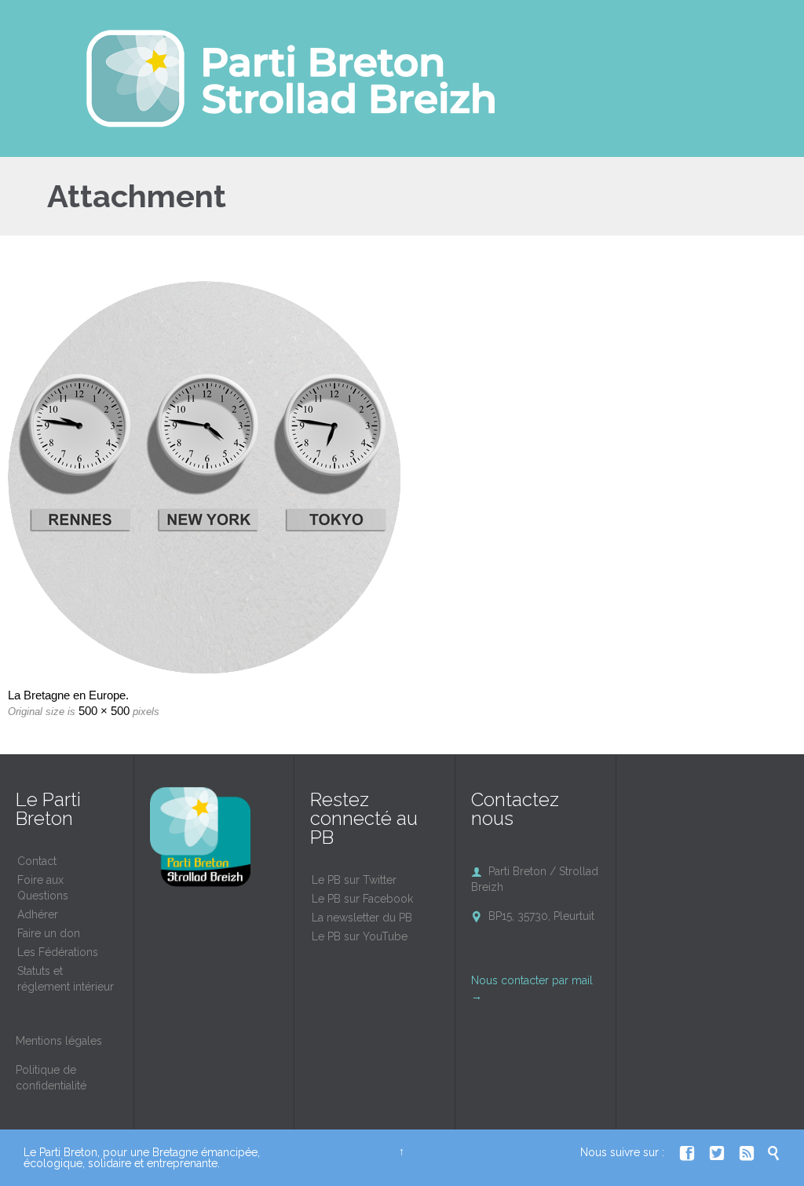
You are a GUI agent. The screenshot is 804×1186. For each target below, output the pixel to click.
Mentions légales (59, 1041)
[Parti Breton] (290, 78)
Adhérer (37, 914)
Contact (37, 861)
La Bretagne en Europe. (68, 695)
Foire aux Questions (42, 888)
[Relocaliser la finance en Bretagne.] (402, 477)
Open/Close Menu (29, 79)
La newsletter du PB (362, 917)
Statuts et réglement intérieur (65, 979)
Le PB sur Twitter (354, 880)
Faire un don (48, 933)
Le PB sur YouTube (359, 936)
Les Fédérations (57, 952)
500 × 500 (104, 710)
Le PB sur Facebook (362, 898)
